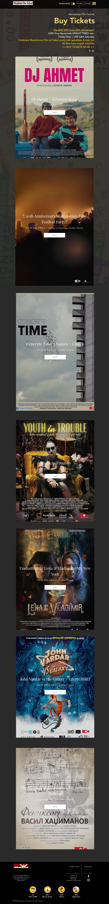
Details (54, 112)
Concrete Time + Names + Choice (55, 343)
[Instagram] (93, 51)
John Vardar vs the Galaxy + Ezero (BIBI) (55, 679)
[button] (73, 3)
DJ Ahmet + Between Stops (54, 99)
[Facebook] (89, 51)
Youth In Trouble (55, 462)
